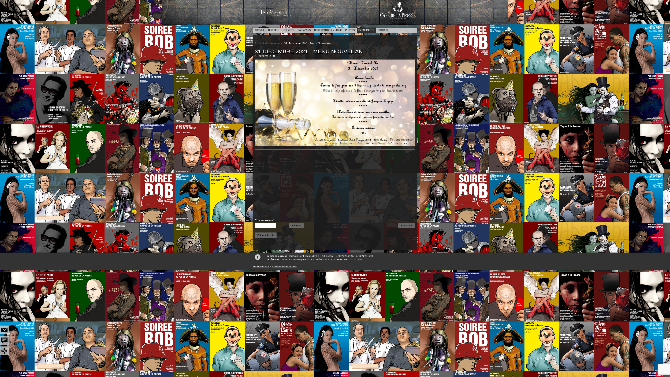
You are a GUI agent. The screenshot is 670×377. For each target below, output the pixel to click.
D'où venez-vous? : (265, 220)
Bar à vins (304, 30)
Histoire (273, 30)
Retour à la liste (265, 235)
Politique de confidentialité (284, 266)
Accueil (260, 30)
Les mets (288, 30)
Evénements (366, 30)
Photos (350, 30)
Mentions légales (261, 266)
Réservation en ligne (328, 30)
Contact (383, 30)
